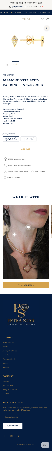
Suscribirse (12, 426)
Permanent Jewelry (9, 359)
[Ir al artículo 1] (7, 65)
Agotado (26, 149)
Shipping (6, 367)
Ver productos (26, 285)
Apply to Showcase (10, 389)
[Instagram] (11, 436)
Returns (5, 363)
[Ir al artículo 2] (15, 64)
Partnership (7, 381)
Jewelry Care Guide (10, 351)
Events (5, 346)
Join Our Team (8, 385)
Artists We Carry (8, 342)
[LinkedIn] (18, 436)
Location (6, 393)
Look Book (7, 355)
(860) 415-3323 (17, 7)
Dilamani (8, 75)
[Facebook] (4, 436)
